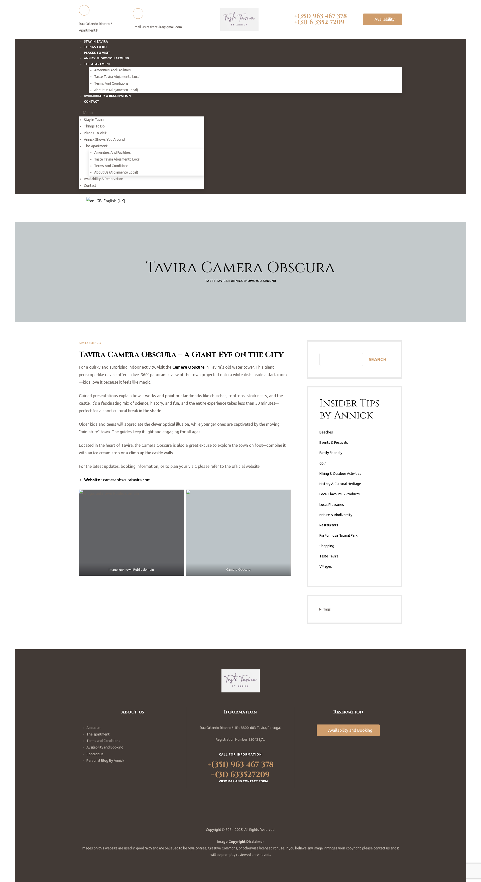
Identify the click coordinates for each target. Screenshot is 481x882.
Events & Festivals (333, 442)
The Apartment (97, 64)
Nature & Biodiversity (335, 515)
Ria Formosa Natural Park (338, 535)
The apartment (97, 734)
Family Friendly (90, 342)
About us (93, 728)
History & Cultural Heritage (340, 484)
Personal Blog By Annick (105, 761)
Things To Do (94, 126)
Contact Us (94, 754)
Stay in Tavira (94, 120)
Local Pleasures (331, 505)
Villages (325, 566)
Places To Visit (95, 133)
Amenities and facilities (112, 70)
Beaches (326, 432)
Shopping (326, 546)
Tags (327, 609)
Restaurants (328, 525)
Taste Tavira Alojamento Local (117, 77)
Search (377, 359)
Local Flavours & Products (339, 494)
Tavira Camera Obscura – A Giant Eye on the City (181, 355)
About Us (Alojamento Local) (116, 172)
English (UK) (112, 201)
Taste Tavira (328, 556)
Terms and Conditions (111, 83)
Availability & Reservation (107, 95)
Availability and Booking (104, 747)
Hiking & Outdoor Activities (340, 474)
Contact (91, 101)
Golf (322, 463)
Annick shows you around (104, 139)
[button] (382, 19)
